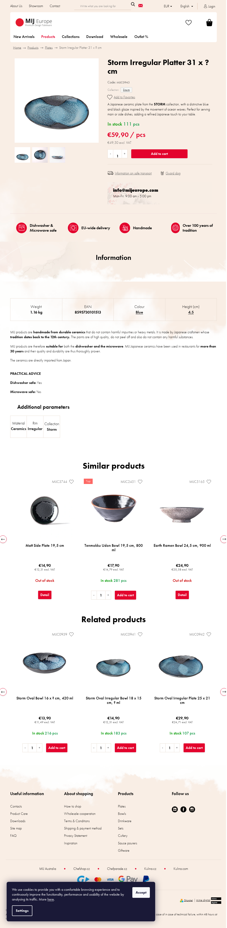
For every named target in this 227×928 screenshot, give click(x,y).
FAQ (13, 835)
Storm (126, 90)
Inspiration (70, 843)
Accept (141, 892)
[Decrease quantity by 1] (110, 154)
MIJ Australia (47, 868)
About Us (16, 6)
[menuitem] (24, 36)
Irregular (35, 428)
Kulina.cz (150, 868)
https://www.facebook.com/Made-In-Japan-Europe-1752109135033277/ (183, 809)
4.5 (191, 312)
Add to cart (159, 153)
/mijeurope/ (192, 809)
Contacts (16, 806)
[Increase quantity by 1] (124, 154)
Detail (44, 594)
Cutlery (122, 835)
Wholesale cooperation (80, 813)
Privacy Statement (75, 835)
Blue (139, 312)
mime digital (203, 900)
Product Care (19, 813)
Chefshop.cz (81, 868)
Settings (22, 910)
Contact (55, 6)
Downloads (17, 821)
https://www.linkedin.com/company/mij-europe (175, 809)
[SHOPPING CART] (204, 22)
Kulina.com (181, 868)
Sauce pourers (127, 843)
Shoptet (188, 900)
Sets (120, 828)
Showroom (36, 6)
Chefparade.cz (117, 868)
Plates (121, 806)
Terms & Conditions (77, 821)
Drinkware (124, 821)
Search (133, 4)
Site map (16, 828)
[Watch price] (170, 173)
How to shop (72, 806)
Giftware (123, 850)
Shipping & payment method (83, 828)
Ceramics (18, 428)
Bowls (122, 813)
